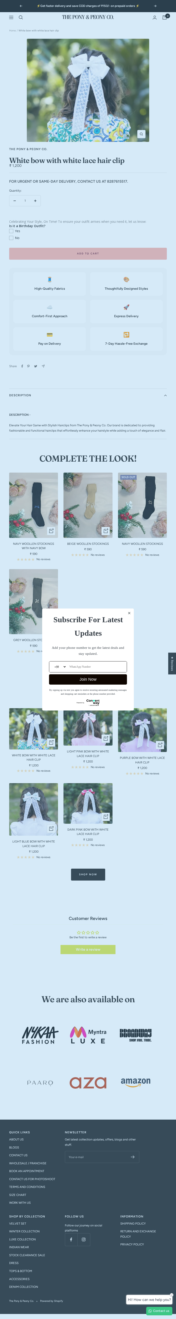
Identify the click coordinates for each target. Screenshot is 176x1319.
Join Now (88, 679)
